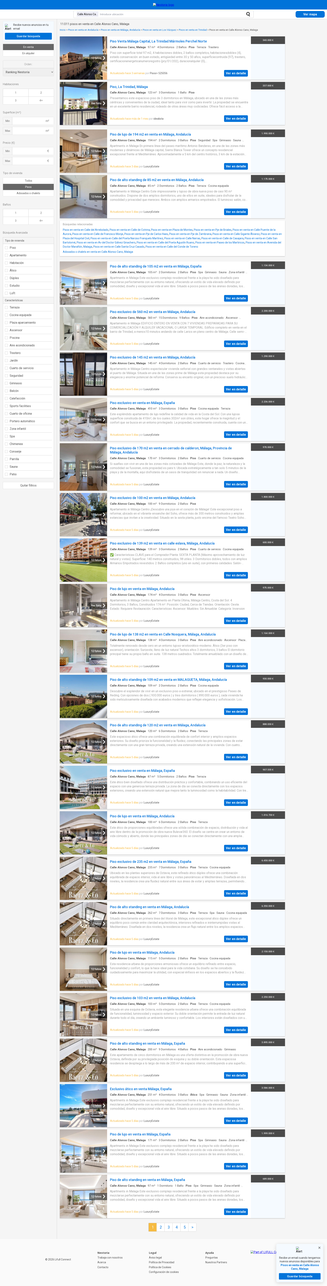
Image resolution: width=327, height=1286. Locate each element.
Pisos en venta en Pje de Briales (212, 229)
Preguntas (211, 1257)
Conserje (15, 451)
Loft (12, 293)
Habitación (17, 263)
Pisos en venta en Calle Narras (182, 238)
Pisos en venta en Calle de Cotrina (130, 229)
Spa (12, 436)
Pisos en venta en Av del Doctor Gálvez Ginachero (106, 242)
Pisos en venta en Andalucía (83, 29)
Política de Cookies (160, 1267)
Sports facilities (20, 406)
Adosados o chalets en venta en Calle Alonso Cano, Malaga (98, 251)
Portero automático (22, 421)
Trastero (15, 353)
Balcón (14, 391)
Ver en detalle (236, 73)
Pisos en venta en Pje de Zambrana (190, 233)
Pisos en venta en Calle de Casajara (222, 238)
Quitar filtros (28, 485)
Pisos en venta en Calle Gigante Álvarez (236, 233)
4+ (41, 100)
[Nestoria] (163, 5)
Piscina (14, 338)
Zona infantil (18, 429)
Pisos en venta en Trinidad (193, 29)
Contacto (102, 1267)
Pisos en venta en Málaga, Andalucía (120, 29)
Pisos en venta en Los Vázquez (159, 29)
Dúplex (14, 278)
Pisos (28, 186)
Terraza (14, 307)
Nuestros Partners (216, 1262)
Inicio (63, 29)
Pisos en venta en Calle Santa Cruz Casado (118, 246)
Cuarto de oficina (21, 413)
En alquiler (28, 53)
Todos (28, 180)
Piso (13, 248)
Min (7, 120)
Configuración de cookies (164, 1271)
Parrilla (14, 459)
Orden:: (28, 64)
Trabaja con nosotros (110, 1257)
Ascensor (16, 330)
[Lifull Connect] (268, 1262)
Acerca (101, 1262)
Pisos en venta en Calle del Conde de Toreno (172, 246)
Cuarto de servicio (22, 368)
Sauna (14, 466)
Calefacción (17, 398)
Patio (13, 474)
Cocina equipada (20, 315)
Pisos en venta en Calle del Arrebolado (85, 229)
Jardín (14, 360)
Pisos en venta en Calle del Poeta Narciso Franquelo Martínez (126, 238)
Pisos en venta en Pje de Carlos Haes (146, 233)
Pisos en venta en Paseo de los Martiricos (219, 242)
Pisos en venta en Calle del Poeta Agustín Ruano (165, 242)
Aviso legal (155, 1257)
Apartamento (18, 255)
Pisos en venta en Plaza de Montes (172, 229)
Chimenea (16, 444)
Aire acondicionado (22, 345)
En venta (28, 47)
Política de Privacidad (161, 1262)
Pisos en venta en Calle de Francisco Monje (97, 233)
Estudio (15, 285)
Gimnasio (16, 383)
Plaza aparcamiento (23, 322)
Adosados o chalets (28, 193)
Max (7, 130)
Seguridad (16, 375)
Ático (13, 270)
